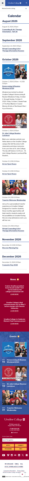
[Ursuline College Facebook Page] (27, 455)
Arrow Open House (9, 164)
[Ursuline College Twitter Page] (23, 455)
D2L (21, 464)
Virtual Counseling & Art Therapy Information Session (13, 50)
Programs (8, 449)
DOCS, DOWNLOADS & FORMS (14, 466)
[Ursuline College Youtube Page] (3, 455)
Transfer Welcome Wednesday (14, 200)
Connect (21, 445)
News (13, 279)
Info (20, 449)
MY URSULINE (9, 464)
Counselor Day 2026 (10, 265)
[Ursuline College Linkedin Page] (19, 455)
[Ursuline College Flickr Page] (15, 455)
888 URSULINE (15, 428)
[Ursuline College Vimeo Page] (8, 455)
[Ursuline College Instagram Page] (12, 455)
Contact (15, 432)
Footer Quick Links (7, 436)
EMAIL (17, 464)
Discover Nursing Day (10, 248)
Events (13, 336)
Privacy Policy (20, 470)
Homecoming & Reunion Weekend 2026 (11, 87)
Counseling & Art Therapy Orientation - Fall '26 (12, 31)
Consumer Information (10, 470)
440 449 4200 (15, 430)
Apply (8, 445)
